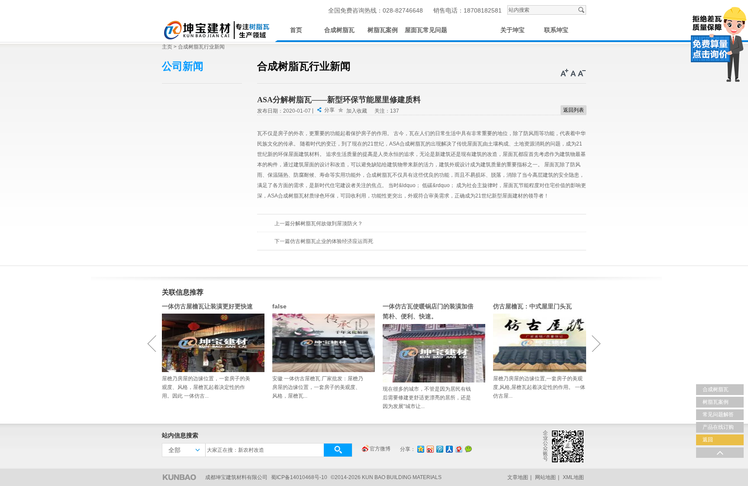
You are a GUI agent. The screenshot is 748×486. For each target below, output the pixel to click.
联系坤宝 (556, 30)
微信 (468, 448)
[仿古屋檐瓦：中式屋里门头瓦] (539, 343)
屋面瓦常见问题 (426, 30)
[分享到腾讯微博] (439, 449)
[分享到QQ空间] (420, 449)
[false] (318, 343)
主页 (167, 47)
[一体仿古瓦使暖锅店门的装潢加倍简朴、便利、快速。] (429, 353)
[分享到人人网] (449, 449)
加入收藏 (356, 111)
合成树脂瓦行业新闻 (201, 47)
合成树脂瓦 (339, 30)
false (279, 306)
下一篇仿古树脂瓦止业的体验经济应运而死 (323, 241)
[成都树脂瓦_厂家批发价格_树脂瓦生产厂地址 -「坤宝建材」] (216, 29)
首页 (296, 30)
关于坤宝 (512, 30)
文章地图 (517, 477)
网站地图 (545, 477)
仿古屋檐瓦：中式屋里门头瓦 (532, 306)
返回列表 (573, 110)
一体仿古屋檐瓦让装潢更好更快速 (207, 306)
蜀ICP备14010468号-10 (299, 477)
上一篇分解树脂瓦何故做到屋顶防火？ (318, 223)
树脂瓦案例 (383, 30)
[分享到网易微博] (458, 449)
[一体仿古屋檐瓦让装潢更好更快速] (208, 343)
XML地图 (573, 477)
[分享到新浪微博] (430, 449)
